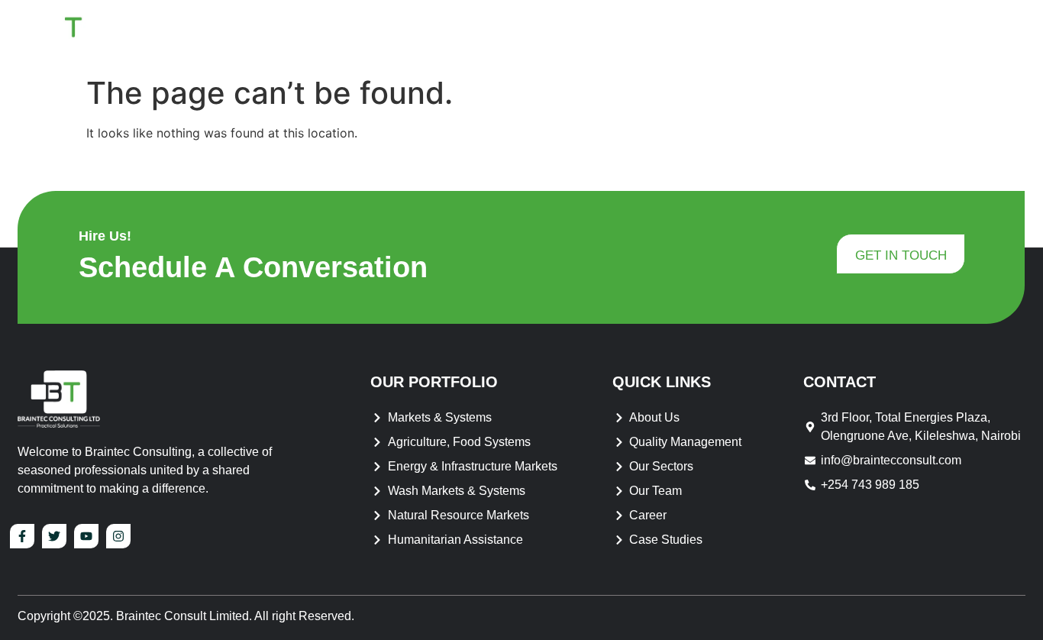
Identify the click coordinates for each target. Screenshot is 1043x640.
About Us (574, 33)
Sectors (861, 33)
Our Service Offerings (728, 33)
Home (501, 33)
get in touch (901, 255)
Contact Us (973, 33)
